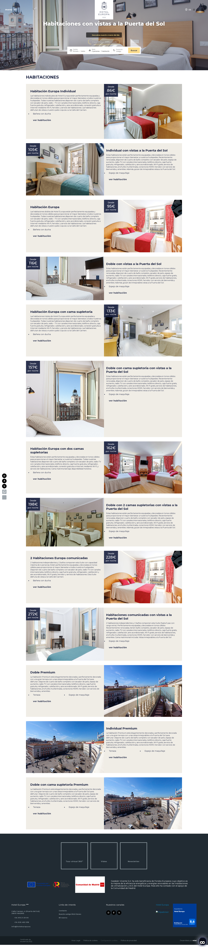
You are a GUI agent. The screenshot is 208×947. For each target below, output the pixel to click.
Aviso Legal (76, 940)
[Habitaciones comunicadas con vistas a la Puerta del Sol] (65, 634)
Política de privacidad (129, 940)
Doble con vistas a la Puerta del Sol (133, 264)
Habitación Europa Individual (53, 91)
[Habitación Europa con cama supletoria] (143, 330)
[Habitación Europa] (143, 226)
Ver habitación (42, 120)
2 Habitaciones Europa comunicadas (59, 558)
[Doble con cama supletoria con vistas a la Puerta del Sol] (65, 399)
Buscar (134, 50)
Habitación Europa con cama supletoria (61, 312)
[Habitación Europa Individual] (143, 111)
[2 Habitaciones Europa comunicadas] (143, 577)
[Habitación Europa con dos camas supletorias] (143, 467)
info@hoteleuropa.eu (21, 927)
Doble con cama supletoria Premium (59, 784)
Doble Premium (42, 672)
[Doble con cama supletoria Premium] (143, 803)
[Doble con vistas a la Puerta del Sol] (65, 278)
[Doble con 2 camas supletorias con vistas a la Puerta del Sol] (65, 522)
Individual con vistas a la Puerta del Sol (136, 150)
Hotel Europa (162, 905)
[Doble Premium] (143, 691)
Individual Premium (121, 728)
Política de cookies (90, 940)
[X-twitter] (4, 486)
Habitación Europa (44, 207)
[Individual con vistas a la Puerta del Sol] (65, 169)
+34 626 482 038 (21, 922)
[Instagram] (4, 476)
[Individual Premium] (65, 747)
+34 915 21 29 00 (21, 918)
